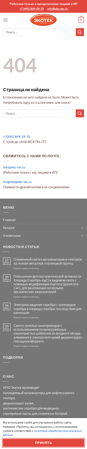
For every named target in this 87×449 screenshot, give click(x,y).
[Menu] (5, 20)
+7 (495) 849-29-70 (31, 8)
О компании (12, 235)
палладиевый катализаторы (24, 393)
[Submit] (80, 32)
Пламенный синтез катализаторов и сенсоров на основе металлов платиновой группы (48, 261)
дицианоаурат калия (18, 403)
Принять (43, 443)
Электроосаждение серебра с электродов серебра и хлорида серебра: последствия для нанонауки (48, 308)
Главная (9, 220)
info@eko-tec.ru (57, 8)
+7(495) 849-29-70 (16, 136)
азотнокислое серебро (20, 408)
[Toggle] (82, 227)
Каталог (9, 228)
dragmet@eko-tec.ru (17, 182)
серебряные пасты (17, 413)
